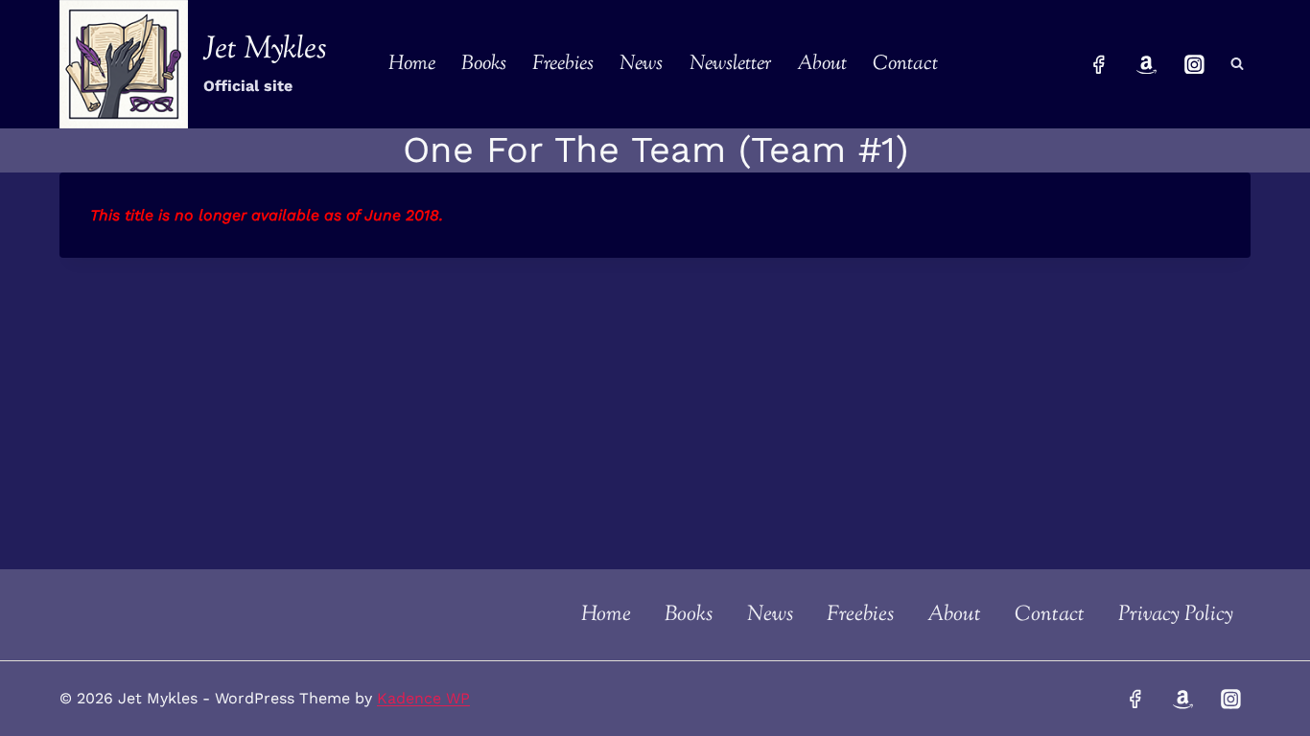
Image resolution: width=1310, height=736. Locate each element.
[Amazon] (1147, 64)
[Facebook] (1099, 64)
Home (411, 64)
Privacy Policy (1175, 615)
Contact (905, 64)
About (822, 64)
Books (483, 64)
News (641, 64)
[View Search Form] (1237, 64)
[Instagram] (1194, 64)
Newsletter (730, 64)
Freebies (563, 64)
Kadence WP (423, 698)
